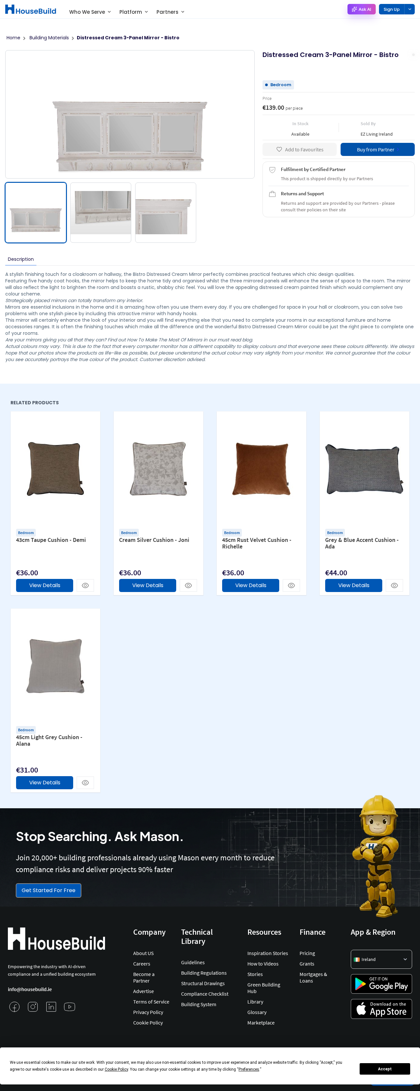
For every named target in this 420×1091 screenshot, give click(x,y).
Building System (198, 1004)
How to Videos (263, 963)
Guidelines (193, 962)
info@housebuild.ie (30, 989)
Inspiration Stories (267, 953)
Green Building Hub (263, 987)
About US (143, 953)
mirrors (59, 300)
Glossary (256, 1012)
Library (255, 1001)
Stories (255, 974)
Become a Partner (144, 977)
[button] (381, 959)
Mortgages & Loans (313, 977)
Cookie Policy (148, 1022)
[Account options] (409, 9)
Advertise (143, 991)
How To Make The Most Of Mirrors (164, 339)
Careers (141, 963)
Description (21, 259)
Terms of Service (151, 1001)
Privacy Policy (148, 1012)
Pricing (307, 953)
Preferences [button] (249, 1069)
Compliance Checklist (204, 993)
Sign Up (392, 9)
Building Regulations (204, 972)
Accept (385, 1069)
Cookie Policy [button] (116, 1069)
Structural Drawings (203, 983)
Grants (307, 963)
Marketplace (261, 1022)
